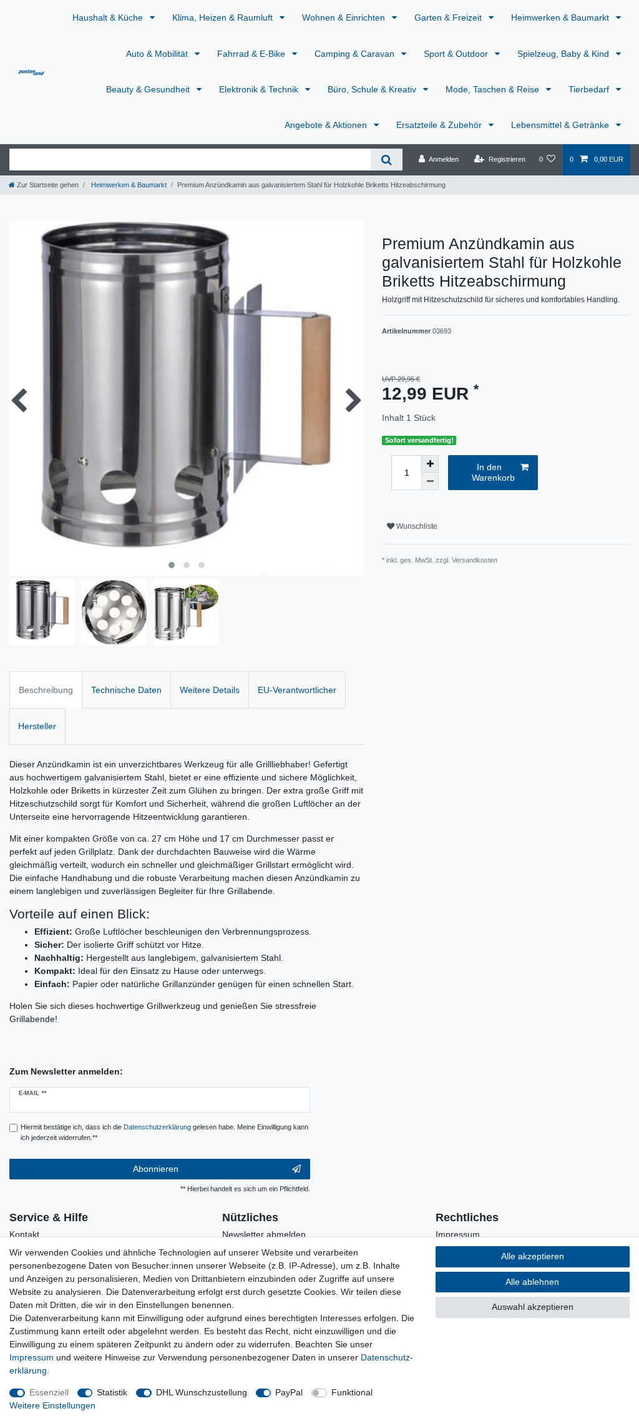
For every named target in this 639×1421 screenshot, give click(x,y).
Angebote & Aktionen (327, 125)
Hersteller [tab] (37, 726)
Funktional (352, 1392)
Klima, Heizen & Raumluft (223, 17)
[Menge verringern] (430, 481)
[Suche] (386, 159)
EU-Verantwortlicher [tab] (297, 690)
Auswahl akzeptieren (532, 1307)
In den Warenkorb (493, 472)
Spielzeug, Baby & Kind (564, 54)
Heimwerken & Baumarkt (561, 17)
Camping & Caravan (356, 54)
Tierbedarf (590, 89)
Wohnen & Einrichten (345, 17)
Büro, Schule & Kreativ (373, 89)
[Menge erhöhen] (430, 464)
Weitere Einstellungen (52, 1405)
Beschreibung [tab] (46, 690)
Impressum (458, 1234)
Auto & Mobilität (158, 54)
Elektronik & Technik (260, 89)
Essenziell (49, 1392)
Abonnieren (155, 1169)
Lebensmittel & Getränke (561, 125)
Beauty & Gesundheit (149, 89)
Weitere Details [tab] (210, 690)
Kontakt (24, 1234)
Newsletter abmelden (264, 1234)
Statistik (112, 1392)
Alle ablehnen (532, 1282)
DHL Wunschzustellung (201, 1392)
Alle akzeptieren (532, 1256)
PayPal (289, 1392)
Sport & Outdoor (457, 54)
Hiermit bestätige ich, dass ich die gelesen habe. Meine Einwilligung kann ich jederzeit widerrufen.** (164, 1132)
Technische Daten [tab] (126, 690)
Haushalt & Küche (108, 17)
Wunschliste (415, 526)
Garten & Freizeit (449, 17)
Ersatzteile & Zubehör (440, 125)
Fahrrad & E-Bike (252, 54)
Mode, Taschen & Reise (494, 89)
